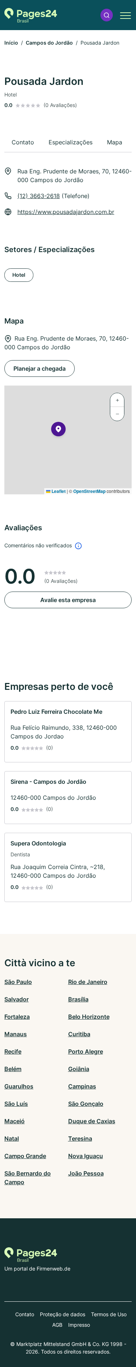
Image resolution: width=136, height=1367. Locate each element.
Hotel (18, 275)
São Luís (16, 1103)
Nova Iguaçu (85, 1156)
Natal (11, 1138)
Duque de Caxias (91, 1121)
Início (11, 43)
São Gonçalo (85, 1103)
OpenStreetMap (89, 491)
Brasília (78, 999)
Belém (12, 1068)
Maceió (14, 1121)
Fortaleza (17, 1016)
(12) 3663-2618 (38, 195)
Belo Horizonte (89, 1016)
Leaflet (58, 491)
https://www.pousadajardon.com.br (65, 211)
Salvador (16, 999)
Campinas (82, 1086)
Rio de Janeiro (87, 981)
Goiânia (78, 1068)
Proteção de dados (62, 1314)
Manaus (15, 1034)
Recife (12, 1051)
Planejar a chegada (39, 368)
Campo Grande (25, 1156)
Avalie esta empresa (68, 600)
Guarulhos (18, 1086)
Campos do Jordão (49, 43)
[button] (106, 15)
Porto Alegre (85, 1051)
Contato (24, 1314)
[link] (68, 732)
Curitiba (79, 1034)
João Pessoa (86, 1173)
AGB (57, 1325)
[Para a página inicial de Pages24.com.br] (30, 15)
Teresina (80, 1138)
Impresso (79, 1325)
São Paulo (18, 981)
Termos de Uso (109, 1314)
